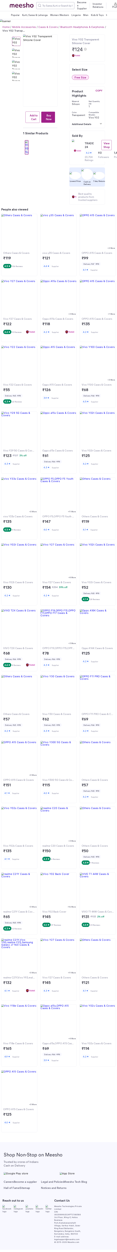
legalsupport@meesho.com (67, 1239)
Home (6, 26)
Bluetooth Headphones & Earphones (82, 26)
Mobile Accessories (24, 26)
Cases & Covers (48, 26)
